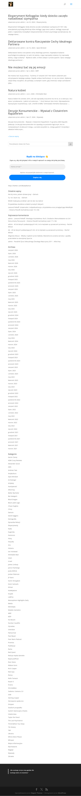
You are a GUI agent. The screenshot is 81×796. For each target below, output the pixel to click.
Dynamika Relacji (14, 522)
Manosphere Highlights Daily (18, 600)
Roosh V (11, 682)
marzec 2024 (12, 344)
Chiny (10, 509)
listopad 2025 (13, 279)
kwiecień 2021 (13, 445)
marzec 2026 (12, 266)
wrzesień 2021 (13, 442)
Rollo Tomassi (13, 678)
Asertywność (12, 486)
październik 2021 (14, 439)
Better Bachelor (13, 493)
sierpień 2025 (13, 289)
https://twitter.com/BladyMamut (19, 186)
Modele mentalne (14, 610)
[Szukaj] (70, 144)
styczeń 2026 (12, 273)
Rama (10, 649)
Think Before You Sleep (16, 724)
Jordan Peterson (13, 574)
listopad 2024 (13, 318)
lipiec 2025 (12, 293)
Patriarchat (12, 633)
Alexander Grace (14, 464)
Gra (9, 545)
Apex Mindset (41, 48)
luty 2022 (11, 426)
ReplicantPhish (13, 659)
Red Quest (12, 652)
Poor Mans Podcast (15, 639)
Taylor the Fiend (14, 717)
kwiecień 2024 (13, 341)
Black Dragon (12, 499)
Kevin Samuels (13, 584)
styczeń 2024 (12, 351)
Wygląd (10, 750)
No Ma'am (11, 620)
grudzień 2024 (13, 315)
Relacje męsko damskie (16, 656)
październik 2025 (14, 283)
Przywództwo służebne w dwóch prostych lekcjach (25, 204)
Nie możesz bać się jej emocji (26, 67)
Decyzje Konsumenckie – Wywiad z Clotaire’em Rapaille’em (38, 112)
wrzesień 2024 (13, 325)
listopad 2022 (13, 397)
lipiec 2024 (12, 331)
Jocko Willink (12, 571)
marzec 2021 (12, 449)
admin (22, 22)
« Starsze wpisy (13, 136)
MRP (37, 71)
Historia (11, 548)
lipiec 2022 (12, 410)
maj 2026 (11, 260)
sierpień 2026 (13, 250)
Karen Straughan (14, 581)
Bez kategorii (12, 496)
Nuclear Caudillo (14, 623)
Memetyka (11, 607)
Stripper (11, 704)
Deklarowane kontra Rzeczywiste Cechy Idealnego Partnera (40, 43)
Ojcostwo (11, 626)
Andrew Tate (12, 470)
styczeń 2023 (12, 390)
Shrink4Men (12, 688)
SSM (9, 695)
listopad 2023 (13, 357)
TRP (9, 730)
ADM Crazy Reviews (15, 460)
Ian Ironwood (12, 552)
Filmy (10, 539)
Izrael (10, 561)
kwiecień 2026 (13, 263)
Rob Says (11, 672)
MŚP (9, 617)
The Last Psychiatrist (15, 721)
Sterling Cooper (13, 698)
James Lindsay (13, 565)
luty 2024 (11, 348)
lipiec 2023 (12, 371)
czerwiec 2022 (13, 413)
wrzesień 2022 (13, 403)
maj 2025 (11, 299)
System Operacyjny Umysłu (17, 711)
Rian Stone (12, 662)
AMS (9, 467)
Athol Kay (11, 490)
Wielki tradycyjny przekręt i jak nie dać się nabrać (25, 201)
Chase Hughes (13, 506)
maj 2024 (11, 338)
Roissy (10, 675)
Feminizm (11, 535)
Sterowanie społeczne (16, 701)
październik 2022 (14, 400)
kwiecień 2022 (13, 419)
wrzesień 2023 (13, 364)
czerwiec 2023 (13, 374)
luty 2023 (11, 387)
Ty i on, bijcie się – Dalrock (17, 198)
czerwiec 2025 (13, 296)
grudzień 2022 (13, 393)
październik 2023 (14, 361)
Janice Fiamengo (14, 568)
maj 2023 (11, 377)
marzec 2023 (12, 384)
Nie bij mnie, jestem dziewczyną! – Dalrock (23, 194)
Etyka (10, 529)
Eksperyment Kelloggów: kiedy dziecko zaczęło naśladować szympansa (38, 17)
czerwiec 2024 (13, 335)
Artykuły (11, 483)
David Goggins (13, 516)
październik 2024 (14, 322)
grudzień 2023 (13, 354)
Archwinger (12, 480)
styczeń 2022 (12, 429)
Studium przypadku (15, 708)
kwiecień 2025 (13, 302)
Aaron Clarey (12, 457)
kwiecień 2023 (13, 380)
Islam (10, 558)
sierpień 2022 (13, 406)
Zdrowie (11, 756)
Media (10, 603)
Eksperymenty (42, 22)
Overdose (11, 630)
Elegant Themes (36, 793)
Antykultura (12, 473)
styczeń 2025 (12, 312)
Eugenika (11, 532)
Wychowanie (12, 747)
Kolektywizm (12, 590)
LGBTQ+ (11, 597)
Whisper (11, 740)
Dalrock (10, 512)
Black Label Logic (14, 503)
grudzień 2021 (13, 432)
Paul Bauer (12, 636)
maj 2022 (11, 416)
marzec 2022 (12, 422)
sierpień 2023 (13, 367)
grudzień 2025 (13, 276)
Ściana (10, 685)
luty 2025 (11, 309)
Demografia (12, 519)
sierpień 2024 (13, 328)
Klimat (10, 587)
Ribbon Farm (12, 665)
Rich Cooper (12, 669)
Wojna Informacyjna (15, 743)
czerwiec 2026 (13, 257)
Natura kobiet (17, 90)
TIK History (12, 727)
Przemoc (11, 643)
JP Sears (11, 577)
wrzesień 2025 (13, 286)
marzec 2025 (12, 306)
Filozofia (11, 542)
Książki (10, 594)
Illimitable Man (41, 94)
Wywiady (40, 117)
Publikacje (11, 646)
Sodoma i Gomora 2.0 (15, 691)
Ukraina (11, 734)
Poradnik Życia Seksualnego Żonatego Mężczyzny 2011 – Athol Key (37, 242)
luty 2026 (11, 270)
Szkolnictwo (12, 714)
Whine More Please (15, 737)
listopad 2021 (13, 436)
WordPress (62, 793)
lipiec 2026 (12, 253)
